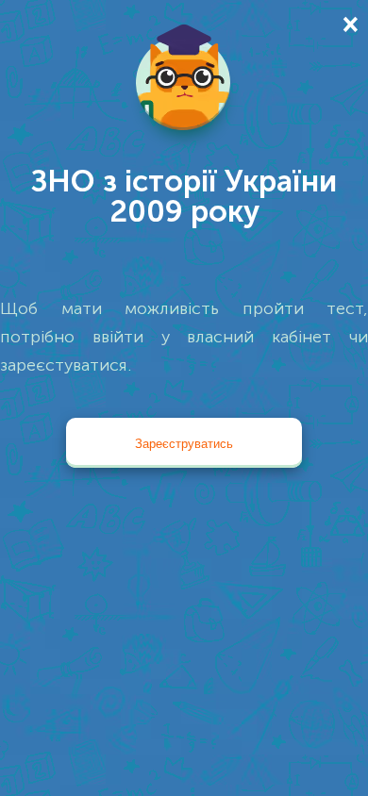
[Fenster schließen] (349, 23)
